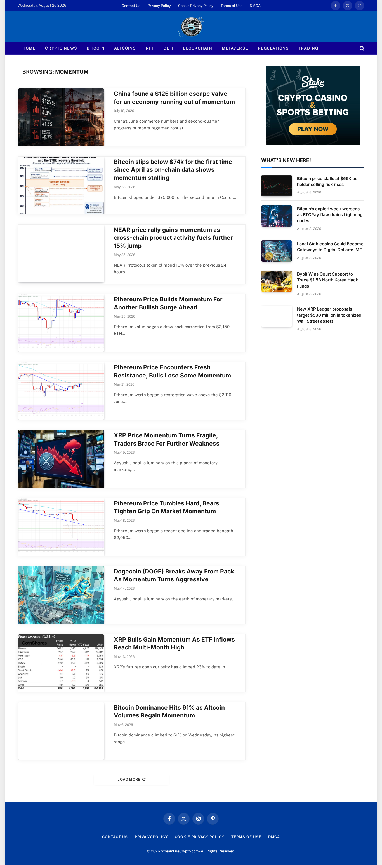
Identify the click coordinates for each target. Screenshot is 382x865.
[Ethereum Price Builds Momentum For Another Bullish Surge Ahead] (61, 323)
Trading (308, 48)
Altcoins (125, 48)
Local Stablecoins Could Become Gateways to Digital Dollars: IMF (330, 246)
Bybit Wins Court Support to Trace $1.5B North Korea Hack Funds (327, 280)
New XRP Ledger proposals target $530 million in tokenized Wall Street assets (329, 315)
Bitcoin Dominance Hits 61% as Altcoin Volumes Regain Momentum (169, 711)
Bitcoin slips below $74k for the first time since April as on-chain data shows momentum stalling (173, 169)
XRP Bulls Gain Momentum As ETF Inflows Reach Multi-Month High (174, 643)
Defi (168, 48)
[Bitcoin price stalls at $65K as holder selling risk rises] (276, 185)
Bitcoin (96, 48)
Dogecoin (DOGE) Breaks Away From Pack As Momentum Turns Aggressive (174, 575)
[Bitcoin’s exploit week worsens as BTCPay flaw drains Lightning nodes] (276, 216)
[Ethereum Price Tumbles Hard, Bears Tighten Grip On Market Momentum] (61, 527)
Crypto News (61, 48)
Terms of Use (231, 6)
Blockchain (197, 48)
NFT (150, 48)
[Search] (361, 48)
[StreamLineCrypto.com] (191, 26)
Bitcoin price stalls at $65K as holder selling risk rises (327, 181)
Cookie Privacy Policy (195, 6)
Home (29, 48)
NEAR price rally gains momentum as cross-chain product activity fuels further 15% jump (173, 237)
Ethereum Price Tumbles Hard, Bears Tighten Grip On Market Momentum (166, 507)
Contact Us (131, 6)
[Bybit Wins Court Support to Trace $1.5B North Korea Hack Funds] (276, 281)
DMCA (255, 6)
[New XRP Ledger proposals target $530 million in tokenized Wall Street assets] (276, 316)
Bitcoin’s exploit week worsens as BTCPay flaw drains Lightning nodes (329, 214)
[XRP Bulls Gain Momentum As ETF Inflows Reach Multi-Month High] (61, 663)
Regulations (273, 48)
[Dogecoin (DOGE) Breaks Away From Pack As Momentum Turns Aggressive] (61, 595)
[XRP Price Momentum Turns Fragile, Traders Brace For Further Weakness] (61, 459)
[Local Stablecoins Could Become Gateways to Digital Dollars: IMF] (276, 251)
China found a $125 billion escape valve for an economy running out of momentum (174, 97)
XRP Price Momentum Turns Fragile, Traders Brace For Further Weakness (167, 439)
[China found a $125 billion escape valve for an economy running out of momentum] (61, 117)
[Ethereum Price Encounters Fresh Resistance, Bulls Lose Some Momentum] (61, 391)
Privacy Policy (159, 6)
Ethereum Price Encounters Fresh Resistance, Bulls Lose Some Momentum (172, 371)
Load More (128, 779)
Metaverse (235, 48)
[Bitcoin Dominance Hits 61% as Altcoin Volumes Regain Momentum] (61, 731)
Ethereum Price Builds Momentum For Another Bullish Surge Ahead (168, 303)
